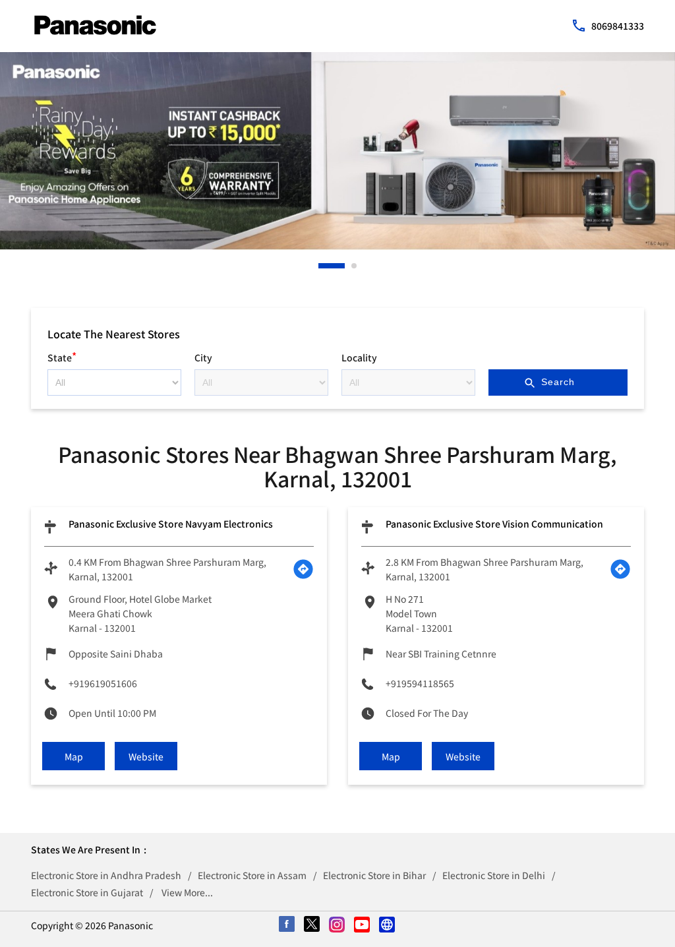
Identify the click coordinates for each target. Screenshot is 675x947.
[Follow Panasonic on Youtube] (362, 925)
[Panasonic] (95, 25)
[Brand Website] (387, 925)
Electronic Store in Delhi (493, 875)
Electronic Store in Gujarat (87, 892)
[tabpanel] (337, 151)
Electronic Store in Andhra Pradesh (106, 875)
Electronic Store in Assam (252, 875)
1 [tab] (321, 265)
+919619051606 (103, 683)
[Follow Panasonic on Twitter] (312, 925)
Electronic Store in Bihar (374, 875)
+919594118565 (420, 683)
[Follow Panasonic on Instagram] (337, 925)
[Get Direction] (303, 569)
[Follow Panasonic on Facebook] (287, 925)
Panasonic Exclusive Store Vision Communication (494, 523)
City (203, 357)
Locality (359, 357)
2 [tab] (354, 265)
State (61, 356)
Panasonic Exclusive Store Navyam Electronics (171, 523)
